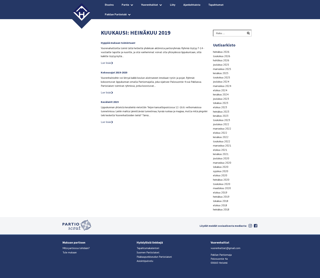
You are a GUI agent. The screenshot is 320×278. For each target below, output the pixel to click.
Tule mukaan (69, 252)
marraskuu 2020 (222, 162)
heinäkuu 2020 (221, 179)
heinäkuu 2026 (221, 51)
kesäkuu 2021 (220, 154)
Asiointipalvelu (145, 261)
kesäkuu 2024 (220, 94)
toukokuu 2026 (221, 56)
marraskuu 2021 (222, 145)
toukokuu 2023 (221, 120)
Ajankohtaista (191, 4)
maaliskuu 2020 (222, 188)
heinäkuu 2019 (221, 196)
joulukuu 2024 (221, 81)
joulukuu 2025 (221, 64)
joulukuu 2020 (221, 158)
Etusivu (109, 4)
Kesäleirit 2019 (109, 102)
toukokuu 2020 (221, 184)
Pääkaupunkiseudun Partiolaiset (154, 256)
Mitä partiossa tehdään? (76, 248)
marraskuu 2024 (222, 86)
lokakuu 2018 (220, 201)
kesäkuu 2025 (220, 73)
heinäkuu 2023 (221, 111)
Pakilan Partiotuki (116, 14)
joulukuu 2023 (221, 98)
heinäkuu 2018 (221, 209)
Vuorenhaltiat (149, 4)
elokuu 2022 (220, 132)
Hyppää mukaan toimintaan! (118, 42)
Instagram (250, 226)
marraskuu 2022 (222, 128)
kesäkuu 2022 (220, 137)
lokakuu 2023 (220, 103)
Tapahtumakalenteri (148, 248)
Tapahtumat (216, 4)
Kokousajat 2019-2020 (114, 72)
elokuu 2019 (220, 192)
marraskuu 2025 (222, 69)
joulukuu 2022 (221, 124)
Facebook (256, 226)
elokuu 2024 (220, 90)
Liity (172, 4)
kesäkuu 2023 (220, 115)
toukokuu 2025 (221, 77)
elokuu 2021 (220, 149)
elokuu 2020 (220, 175)
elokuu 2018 (220, 205)
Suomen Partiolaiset (148, 252)
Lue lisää (106, 62)
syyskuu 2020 (220, 171)
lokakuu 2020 (220, 166)
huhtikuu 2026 (221, 60)
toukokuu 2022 (221, 141)
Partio (125, 4)
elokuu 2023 (220, 107)
